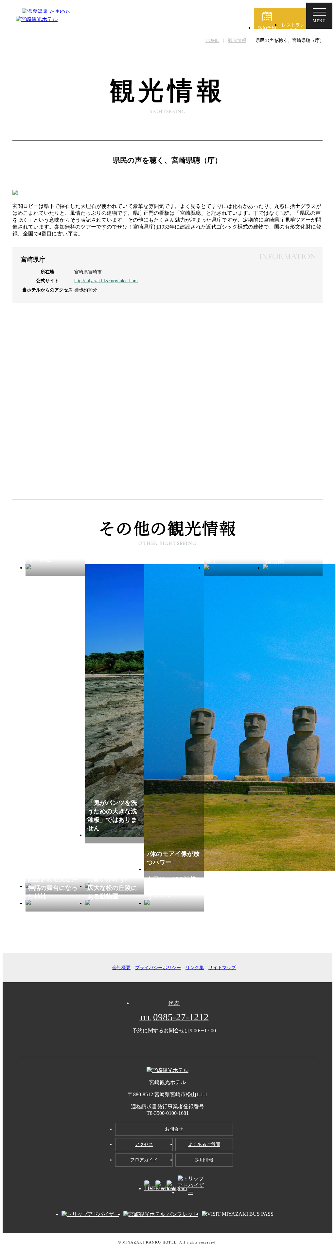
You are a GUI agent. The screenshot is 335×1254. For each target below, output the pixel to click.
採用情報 (204, 1159)
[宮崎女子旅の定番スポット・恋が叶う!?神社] (55, 567)
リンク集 (194, 967)
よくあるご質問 (204, 1144)
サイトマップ (222, 967)
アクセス (144, 1144)
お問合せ (174, 1129)
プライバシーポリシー (158, 967)
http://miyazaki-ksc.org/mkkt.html (106, 280)
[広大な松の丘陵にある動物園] (115, 903)
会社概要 (121, 967)
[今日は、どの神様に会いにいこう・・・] (174, 903)
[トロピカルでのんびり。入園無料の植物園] (293, 567)
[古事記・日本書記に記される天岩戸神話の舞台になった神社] (55, 903)
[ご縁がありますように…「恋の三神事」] (233, 567)
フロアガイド (144, 1159)
